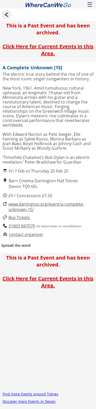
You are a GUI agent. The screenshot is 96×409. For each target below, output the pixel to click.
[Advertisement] (48, 342)
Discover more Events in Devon (29, 401)
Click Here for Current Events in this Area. (48, 50)
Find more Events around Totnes (30, 394)
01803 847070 (22, 226)
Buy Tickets (19, 217)
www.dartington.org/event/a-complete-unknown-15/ (46, 207)
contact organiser (26, 234)
